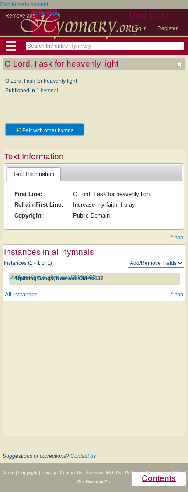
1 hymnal (47, 91)
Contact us (83, 456)
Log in (139, 28)
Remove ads (20, 16)
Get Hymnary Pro (94, 481)
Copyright (28, 472)
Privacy (49, 472)
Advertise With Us (103, 472)
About (8, 472)
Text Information (33, 174)
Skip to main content (24, 4)
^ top (177, 237)
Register (167, 28)
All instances (21, 294)
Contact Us (71, 472)
